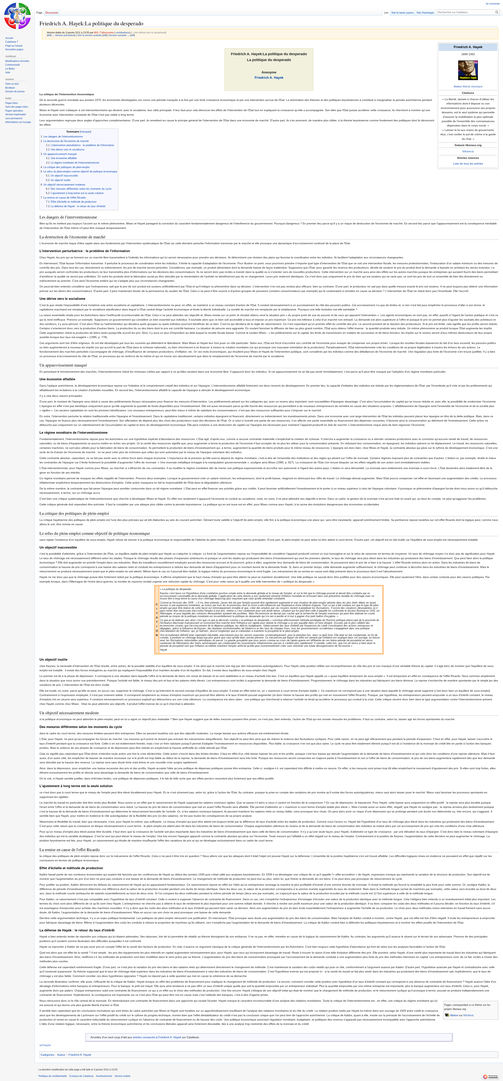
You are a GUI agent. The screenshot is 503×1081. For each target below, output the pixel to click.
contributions (122, 32)
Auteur (458, 86)
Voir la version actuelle (90, 35)
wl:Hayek (45, 1045)
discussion (108, 32)
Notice (454, 1015)
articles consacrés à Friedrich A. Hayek (157, 1037)
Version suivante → (119, 35)
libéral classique (473, 86)
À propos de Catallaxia (81, 1076)
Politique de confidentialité (53, 1076)
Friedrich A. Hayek (269, 78)
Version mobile (122, 1076)
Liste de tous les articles (468, 163)
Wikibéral (468, 151)
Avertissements (104, 1076)
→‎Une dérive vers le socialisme (148, 32)
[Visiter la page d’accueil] (17, 15)
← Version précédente (64, 35)
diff (49, 35)
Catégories (47, 1054)
